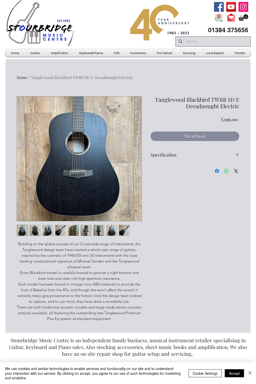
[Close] (250, 373)
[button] (243, 17)
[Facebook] (219, 7)
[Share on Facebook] (217, 171)
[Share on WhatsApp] (227, 171)
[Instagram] (243, 7)
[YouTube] (231, 7)
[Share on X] (236, 171)
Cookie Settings (205, 373)
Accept (234, 373)
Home (22, 77)
